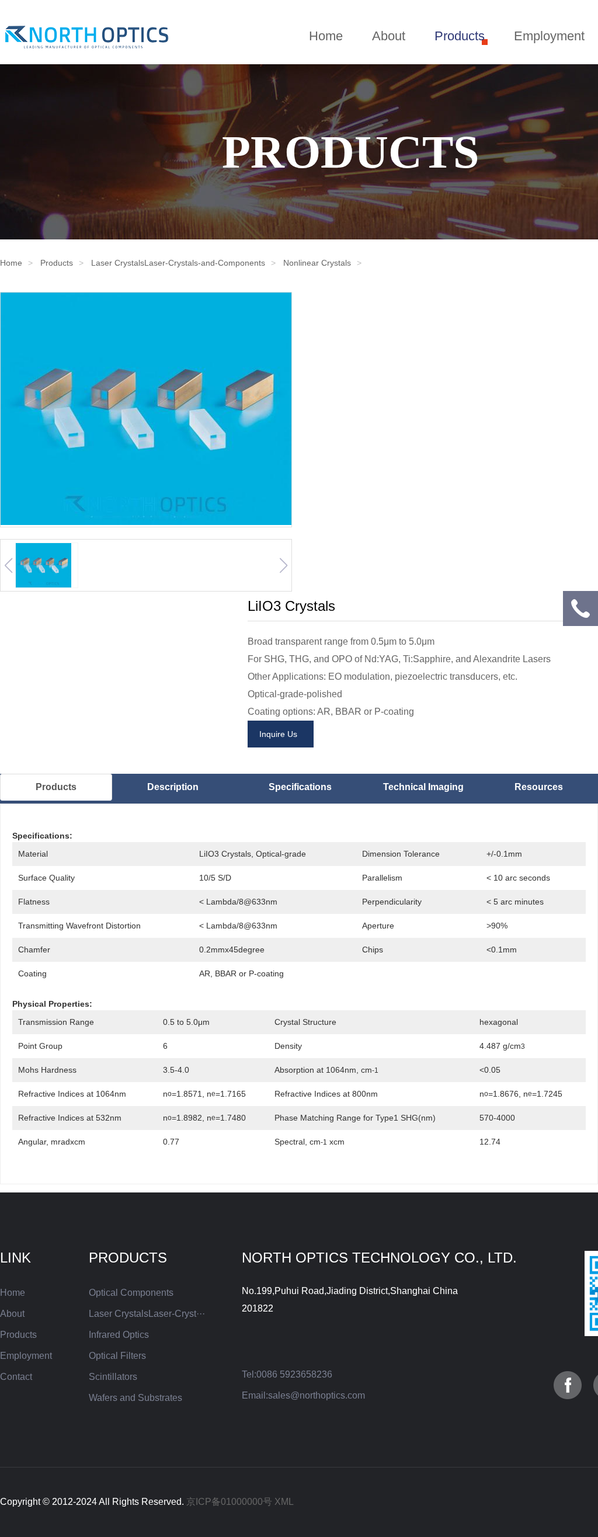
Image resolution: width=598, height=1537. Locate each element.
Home (326, 36)
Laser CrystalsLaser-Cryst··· (147, 1314)
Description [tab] (173, 787)
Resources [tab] (538, 787)
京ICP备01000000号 (229, 1502)
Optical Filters (117, 1356)
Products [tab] (56, 787)
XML (284, 1502)
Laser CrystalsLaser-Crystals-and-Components (178, 262)
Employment (549, 36)
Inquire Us (280, 734)
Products (459, 36)
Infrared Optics (119, 1335)
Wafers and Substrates (135, 1398)
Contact (16, 1377)
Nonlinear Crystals (317, 262)
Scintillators (113, 1377)
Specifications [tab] (300, 787)
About (388, 36)
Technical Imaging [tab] (423, 787)
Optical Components (131, 1293)
